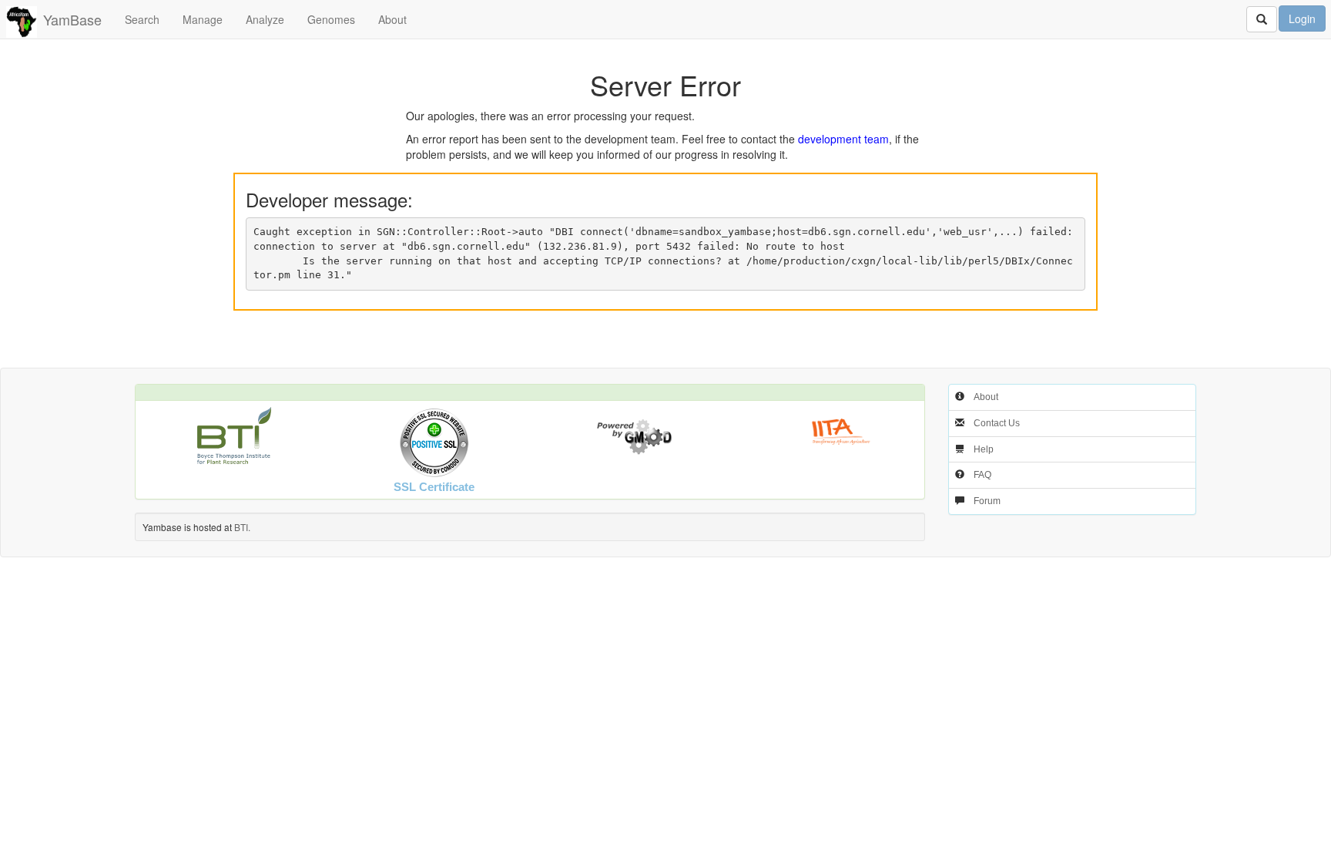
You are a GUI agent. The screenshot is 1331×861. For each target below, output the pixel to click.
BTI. (242, 526)
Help (984, 449)
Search (142, 19)
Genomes (331, 19)
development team (843, 138)
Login (1302, 18)
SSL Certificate (434, 486)
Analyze (265, 19)
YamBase (72, 19)
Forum (987, 501)
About (392, 19)
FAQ (982, 474)
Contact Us (997, 423)
